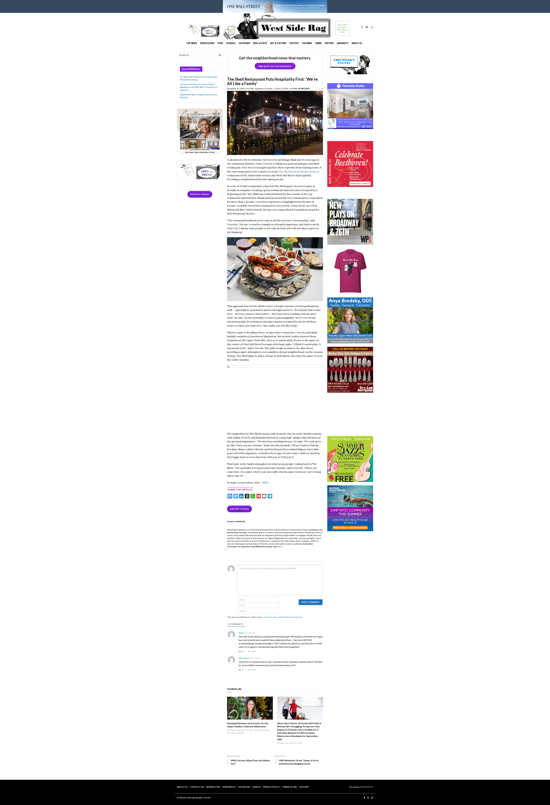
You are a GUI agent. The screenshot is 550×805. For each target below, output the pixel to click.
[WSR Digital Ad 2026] (350, 369)
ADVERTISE (244, 787)
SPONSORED (304, 88)
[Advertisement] (350, 414)
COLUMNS (307, 43)
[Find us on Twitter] (367, 26)
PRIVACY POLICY (271, 787)
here (279, 546)
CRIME (318, 43)
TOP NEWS (191, 43)
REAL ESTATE (260, 43)
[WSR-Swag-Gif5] (350, 271)
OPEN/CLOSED (207, 43)
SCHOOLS (231, 43)
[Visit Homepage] (286, 26)
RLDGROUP (367, 787)
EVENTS (256, 787)
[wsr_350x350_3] (350, 163)
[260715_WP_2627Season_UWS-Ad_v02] (350, 221)
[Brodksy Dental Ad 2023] (350, 320)
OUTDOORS (244, 43)
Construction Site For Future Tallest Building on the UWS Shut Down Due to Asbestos (198, 87)
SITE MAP (304, 787)
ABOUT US (357, 43)
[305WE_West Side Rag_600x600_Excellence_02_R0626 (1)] (200, 131)
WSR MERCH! (229, 787)
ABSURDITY (342, 43)
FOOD (220, 43)
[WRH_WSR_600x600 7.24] (350, 106)
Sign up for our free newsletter (275, 66)
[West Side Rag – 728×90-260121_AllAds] (275, 6)
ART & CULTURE (278, 43)
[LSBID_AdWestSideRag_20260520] (350, 458)
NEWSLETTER (213, 787)
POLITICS (294, 43)
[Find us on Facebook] (362, 26)
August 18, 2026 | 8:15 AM (290, 743)
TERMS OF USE (289, 787)
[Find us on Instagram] (372, 26)
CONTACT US (196, 787)
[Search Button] (220, 55)
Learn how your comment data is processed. (282, 617)
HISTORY (329, 43)
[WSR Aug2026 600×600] (350, 508)
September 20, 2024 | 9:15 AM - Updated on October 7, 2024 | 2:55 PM (257, 88)
